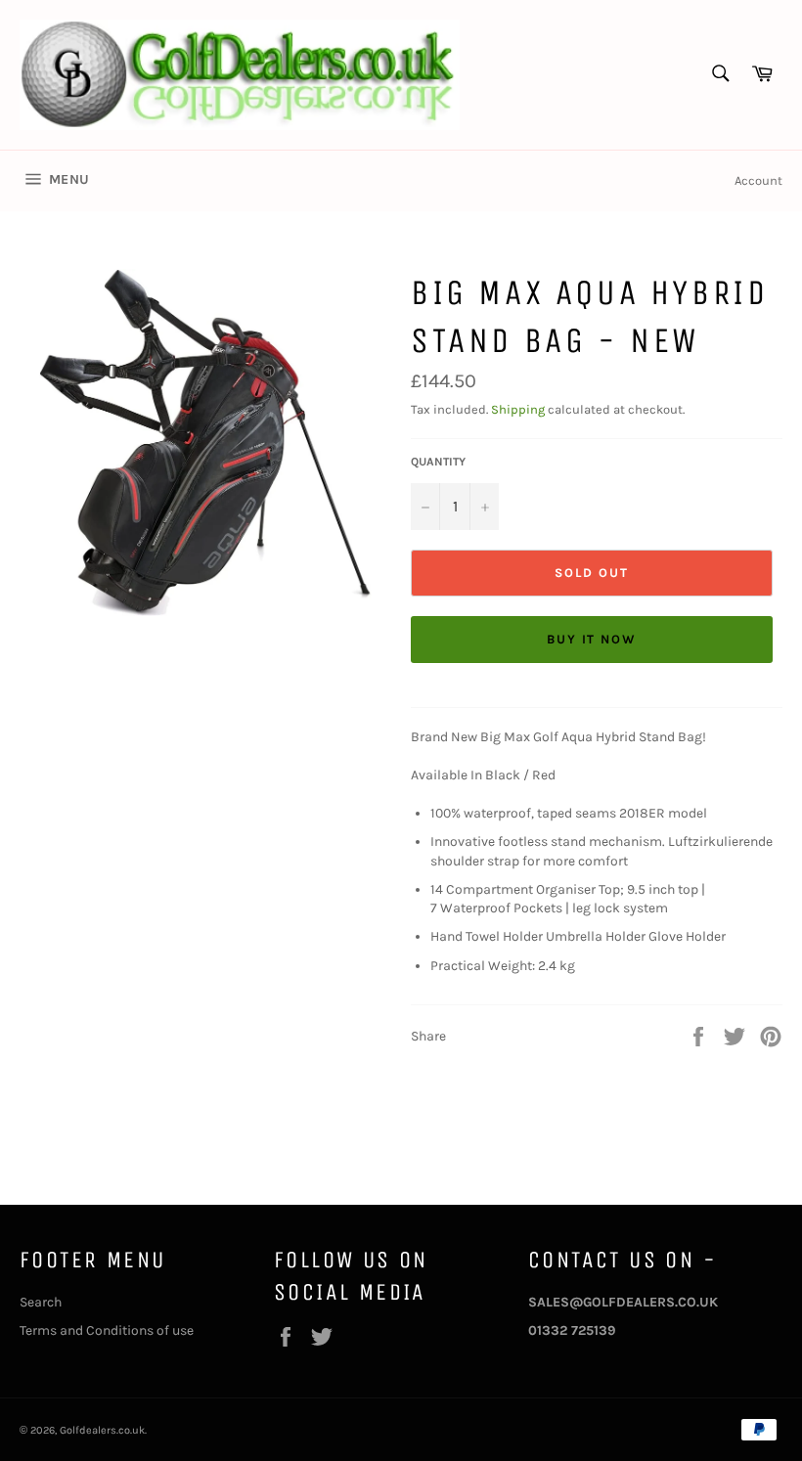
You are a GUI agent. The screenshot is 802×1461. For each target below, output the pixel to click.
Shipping (518, 409)
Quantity (438, 461)
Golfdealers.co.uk (102, 1430)
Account (758, 180)
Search (41, 1302)
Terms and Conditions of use (107, 1330)
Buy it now (592, 639)
